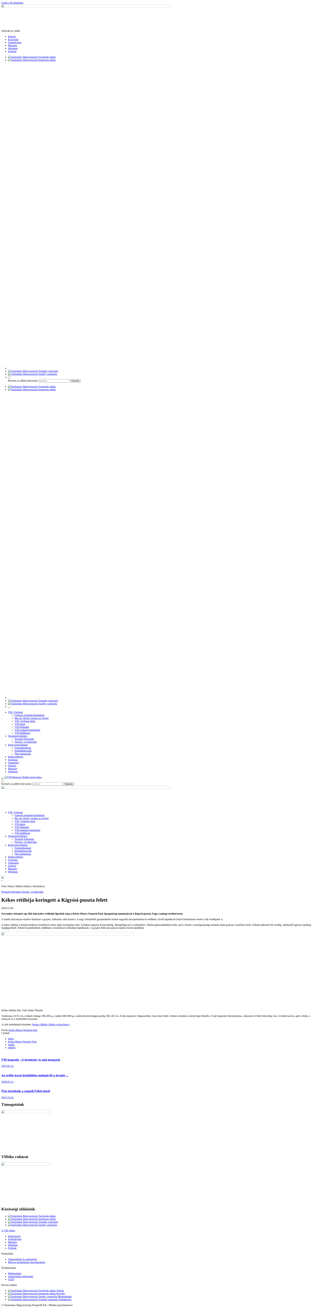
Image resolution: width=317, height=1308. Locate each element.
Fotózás (12, 765)
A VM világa (8, 1230)
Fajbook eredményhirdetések (30, 715)
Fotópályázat (14, 42)
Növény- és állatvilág (26, 742)
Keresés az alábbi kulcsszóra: (23, 380)
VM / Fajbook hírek (25, 721)
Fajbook (12, 51)
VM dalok (20, 724)
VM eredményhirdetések (27, 730)
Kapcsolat (13, 39)
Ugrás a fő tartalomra (12, 2)
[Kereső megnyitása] (9, 377)
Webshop (13, 48)
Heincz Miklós (50, 1024)
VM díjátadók (22, 727)
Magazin (12, 45)
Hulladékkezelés (23, 750)
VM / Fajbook (15, 712)
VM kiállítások (22, 733)
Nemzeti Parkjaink (24, 739)
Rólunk (12, 36)
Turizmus (13, 759)
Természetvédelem (17, 736)
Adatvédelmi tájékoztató (20, 1276)
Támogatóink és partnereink (22, 1259)
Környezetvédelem (18, 744)
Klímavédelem (15, 756)
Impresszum (14, 1236)
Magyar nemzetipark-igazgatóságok (26, 1262)
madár (11, 1044)
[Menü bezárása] (9, 707)
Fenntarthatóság (23, 747)
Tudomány (13, 762)
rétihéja (12, 1047)
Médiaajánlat (14, 1273)
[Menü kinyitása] (2, 778)
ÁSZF (11, 1279)
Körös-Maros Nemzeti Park (23, 1030)
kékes (11, 1038)
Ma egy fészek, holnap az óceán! (32, 718)
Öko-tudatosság (23, 753)
